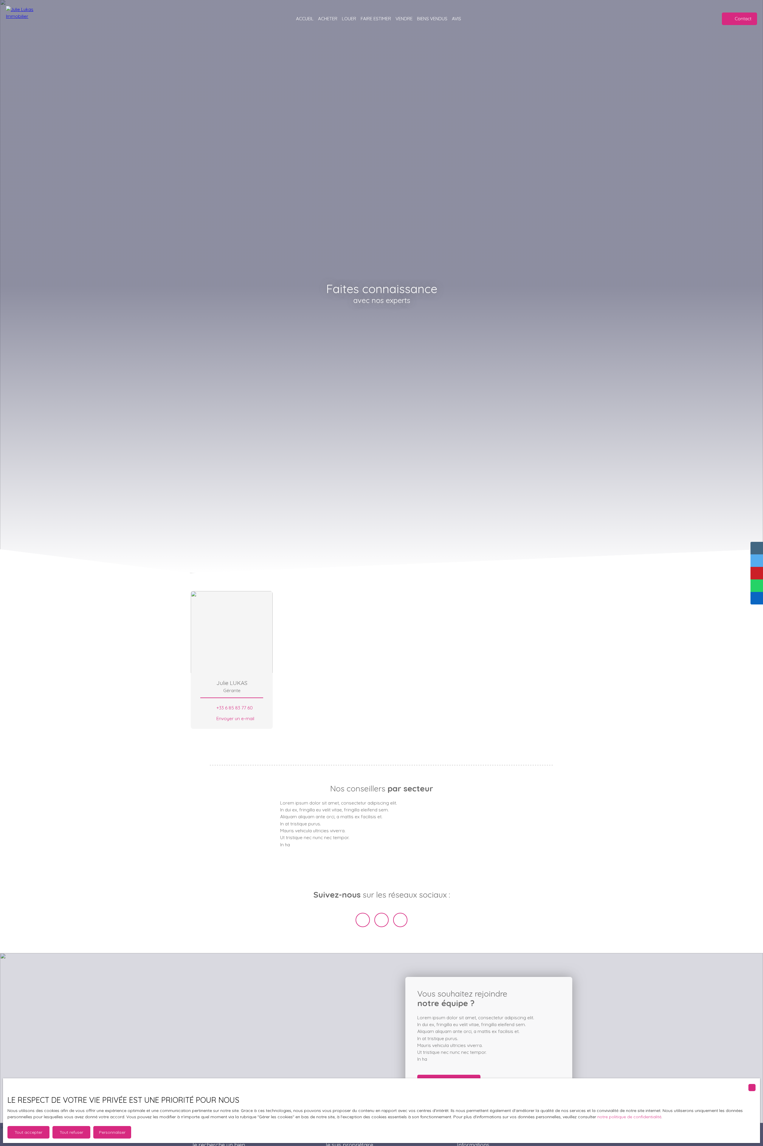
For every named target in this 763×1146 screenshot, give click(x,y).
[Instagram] (400, 920)
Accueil (305, 18)
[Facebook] (363, 920)
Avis (456, 18)
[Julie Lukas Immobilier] (30, 18)
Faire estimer (376, 18)
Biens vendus (432, 18)
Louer (349, 18)
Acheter (327, 18)
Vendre (404, 18)
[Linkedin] (381, 920)
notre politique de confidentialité (629, 1116)
